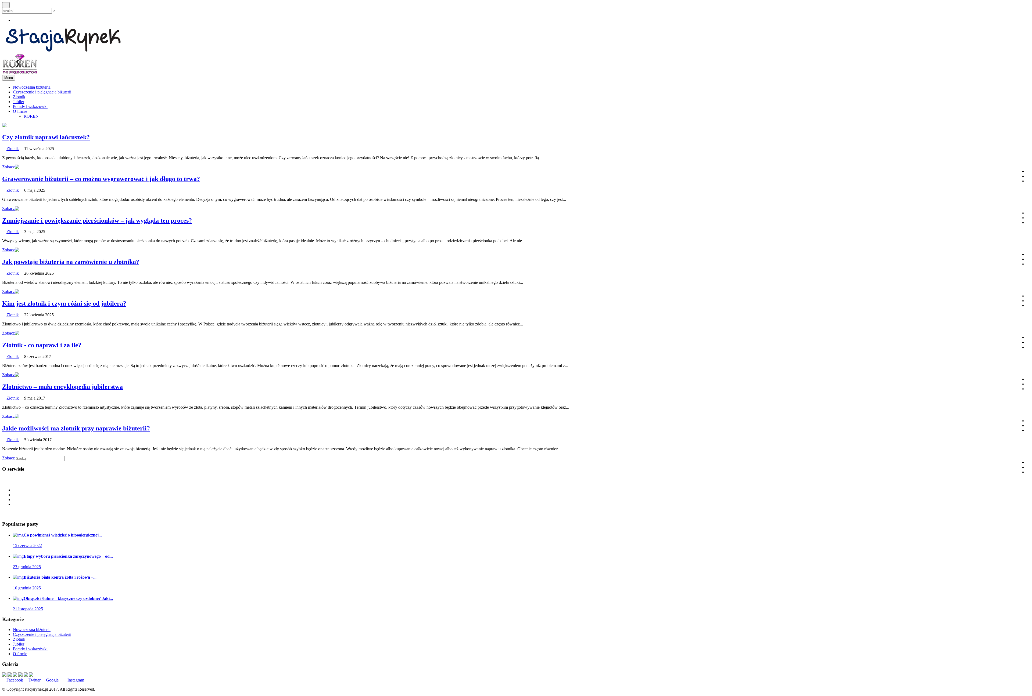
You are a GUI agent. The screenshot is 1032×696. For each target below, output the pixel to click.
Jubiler (18, 101)
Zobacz (8, 167)
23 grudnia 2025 (27, 566)
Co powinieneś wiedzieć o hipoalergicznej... (63, 535)
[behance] (27, 20)
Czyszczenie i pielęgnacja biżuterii (42, 92)
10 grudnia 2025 (27, 588)
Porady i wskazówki (30, 106)
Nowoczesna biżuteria (32, 87)
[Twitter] (19, 20)
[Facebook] (15, 20)
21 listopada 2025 (28, 609)
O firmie (20, 111)
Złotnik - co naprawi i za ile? (41, 345)
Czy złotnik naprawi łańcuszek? (46, 137)
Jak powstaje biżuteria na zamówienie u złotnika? (70, 261)
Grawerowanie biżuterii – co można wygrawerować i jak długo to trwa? (101, 178)
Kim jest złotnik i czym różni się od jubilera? (64, 303)
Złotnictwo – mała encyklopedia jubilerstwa (62, 386)
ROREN (31, 116)
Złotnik (19, 97)
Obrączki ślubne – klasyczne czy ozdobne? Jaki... (68, 598)
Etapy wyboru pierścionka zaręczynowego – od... (68, 556)
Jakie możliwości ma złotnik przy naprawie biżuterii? (76, 428)
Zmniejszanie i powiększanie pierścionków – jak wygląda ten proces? (97, 220)
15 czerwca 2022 (27, 545)
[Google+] (24, 20)
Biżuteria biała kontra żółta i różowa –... (60, 577)
